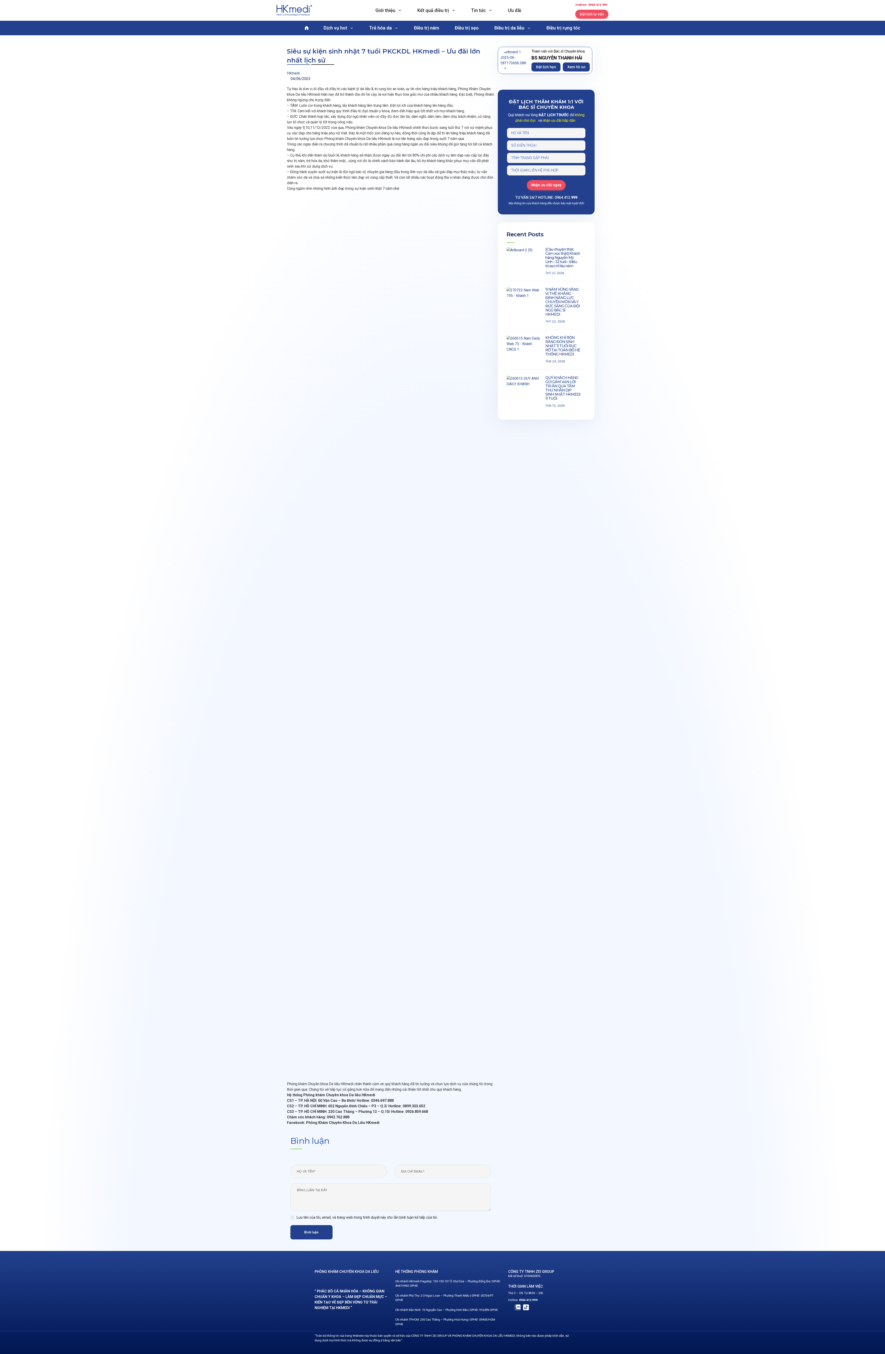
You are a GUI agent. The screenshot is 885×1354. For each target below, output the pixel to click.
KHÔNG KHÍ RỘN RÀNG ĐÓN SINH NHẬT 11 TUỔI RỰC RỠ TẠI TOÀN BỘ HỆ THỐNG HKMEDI (562, 345)
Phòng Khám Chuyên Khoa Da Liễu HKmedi (342, 1122)
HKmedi (293, 73)
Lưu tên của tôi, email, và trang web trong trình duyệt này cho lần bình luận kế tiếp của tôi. (367, 1217)
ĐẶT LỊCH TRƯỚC (554, 115)
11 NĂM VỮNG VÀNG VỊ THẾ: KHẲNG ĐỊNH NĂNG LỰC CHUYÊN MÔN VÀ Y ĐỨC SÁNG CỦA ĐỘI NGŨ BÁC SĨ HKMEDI (562, 302)
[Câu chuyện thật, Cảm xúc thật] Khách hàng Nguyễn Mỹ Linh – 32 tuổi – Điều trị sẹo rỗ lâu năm (562, 257)
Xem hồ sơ (576, 67)
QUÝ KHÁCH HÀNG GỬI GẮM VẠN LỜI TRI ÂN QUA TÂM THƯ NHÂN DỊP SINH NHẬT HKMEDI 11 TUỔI (562, 388)
